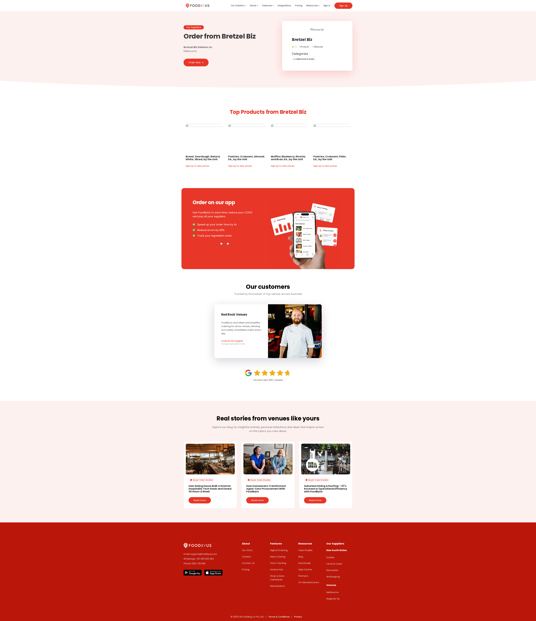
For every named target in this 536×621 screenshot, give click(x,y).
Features (267, 5)
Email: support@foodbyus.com (200, 554)
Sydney (330, 557)
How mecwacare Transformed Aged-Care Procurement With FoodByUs (266, 488)
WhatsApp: (190, 558)
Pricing (298, 5)
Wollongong (333, 576)
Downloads (304, 563)
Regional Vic (333, 598)
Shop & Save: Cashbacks (277, 577)
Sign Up (343, 5)
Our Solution (237, 5)
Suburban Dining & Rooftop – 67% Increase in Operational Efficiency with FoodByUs (325, 488)
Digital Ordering (279, 550)
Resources (312, 5)
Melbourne (332, 592)
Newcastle (332, 570)
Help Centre (305, 569)
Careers (246, 556)
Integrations (284, 5)
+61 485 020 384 (205, 558)
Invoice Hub (276, 569)
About (253, 5)
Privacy (298, 616)
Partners (303, 576)
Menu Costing (277, 556)
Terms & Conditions (279, 616)
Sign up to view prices (197, 166)
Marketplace (277, 586)
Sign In (326, 5)
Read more (200, 500)
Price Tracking (278, 563)
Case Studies (305, 550)
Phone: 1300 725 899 (194, 563)
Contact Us (248, 563)
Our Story (247, 550)
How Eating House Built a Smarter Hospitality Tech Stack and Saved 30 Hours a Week (210, 488)
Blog (300, 556)
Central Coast (334, 563)
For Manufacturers (308, 582)
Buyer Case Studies (203, 480)
